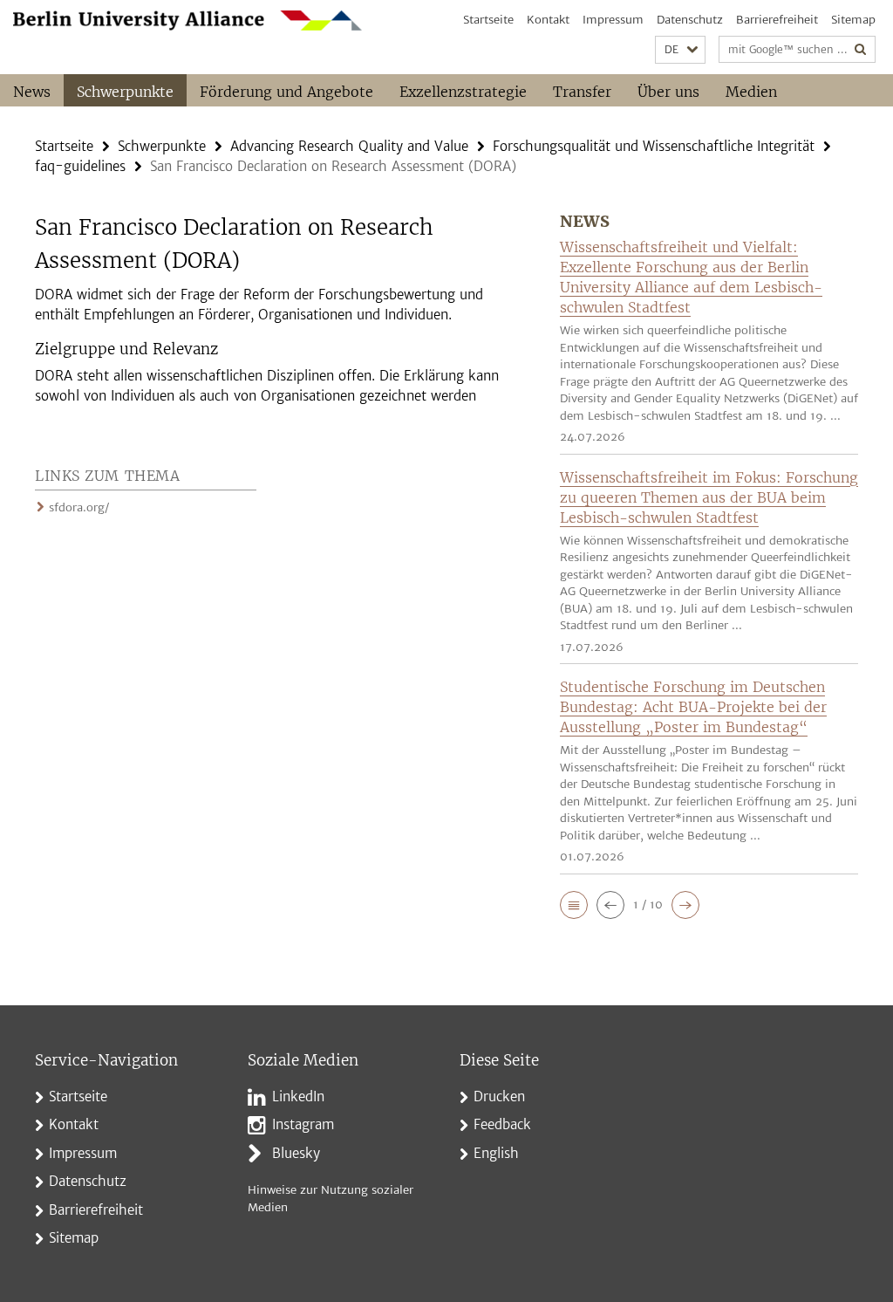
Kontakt (548, 19)
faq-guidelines (80, 166)
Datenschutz (690, 19)
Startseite (488, 19)
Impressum (613, 19)
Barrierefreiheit (777, 19)
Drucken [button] (499, 1096)
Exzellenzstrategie (463, 91)
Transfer (582, 91)
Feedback (502, 1124)
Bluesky (296, 1153)
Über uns (668, 91)
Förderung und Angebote (286, 91)
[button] (680, 50)
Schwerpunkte (125, 91)
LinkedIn (298, 1096)
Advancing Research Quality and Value (349, 146)
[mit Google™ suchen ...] (861, 49)
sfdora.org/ (79, 507)
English (496, 1153)
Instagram (303, 1124)
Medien (751, 91)
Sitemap (853, 19)
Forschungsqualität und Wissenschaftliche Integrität (654, 146)
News (32, 91)
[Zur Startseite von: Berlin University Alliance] (187, 20)
